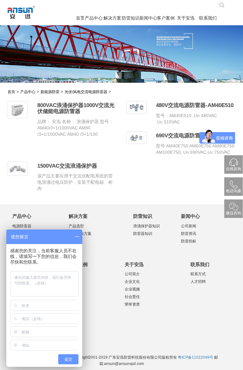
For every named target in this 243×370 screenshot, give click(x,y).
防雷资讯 (188, 233)
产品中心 (93, 18)
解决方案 (112, 18)
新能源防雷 (49, 92)
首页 (80, 18)
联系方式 (198, 274)
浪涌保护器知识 (146, 226)
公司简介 (132, 274)
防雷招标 (188, 241)
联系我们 (208, 18)
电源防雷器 (21, 226)
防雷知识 (130, 18)
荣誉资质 (132, 304)
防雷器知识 (142, 233)
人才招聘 (198, 281)
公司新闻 (188, 226)
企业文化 (132, 281)
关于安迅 (186, 18)
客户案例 (165, 18)
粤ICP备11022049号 (195, 357)
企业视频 (132, 289)
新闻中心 (148, 18)
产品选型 (76, 226)
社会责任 (132, 297)
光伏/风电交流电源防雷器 (86, 92)
